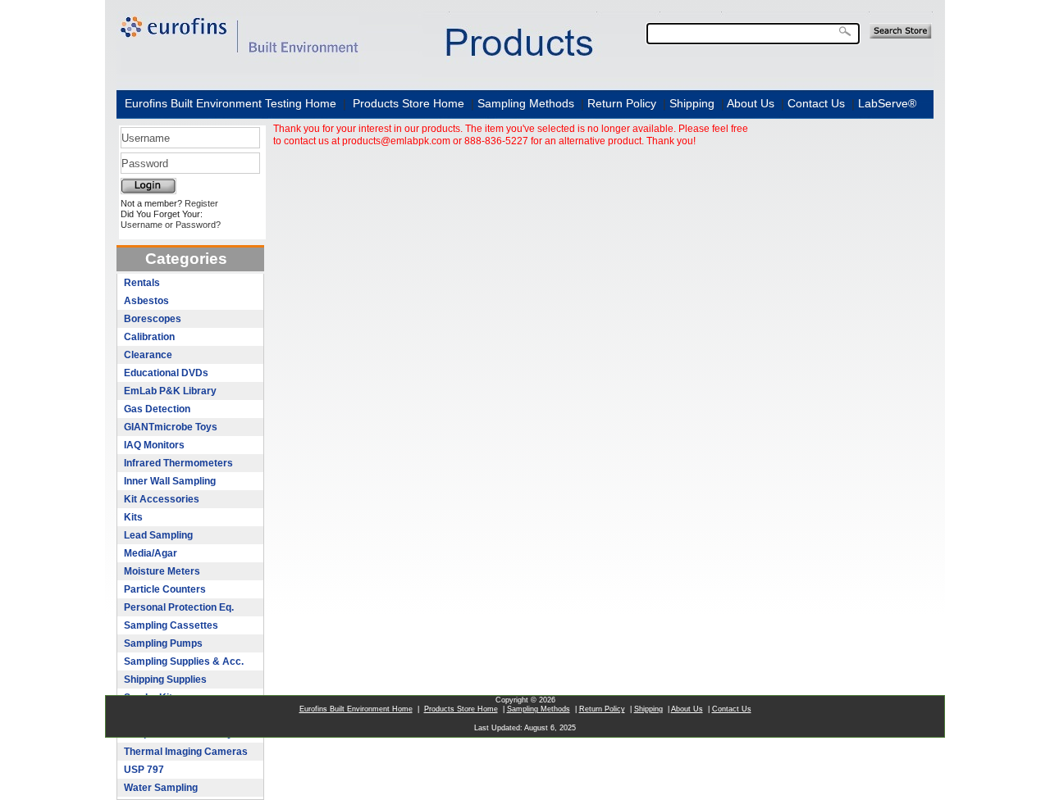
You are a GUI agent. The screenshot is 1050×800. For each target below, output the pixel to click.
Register (201, 203)
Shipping (691, 103)
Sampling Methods (525, 103)
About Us (750, 103)
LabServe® (887, 103)
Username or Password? (171, 225)
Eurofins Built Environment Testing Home (230, 103)
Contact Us (816, 103)
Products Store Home (408, 103)
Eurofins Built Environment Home (356, 709)
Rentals (142, 283)
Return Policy (621, 103)
